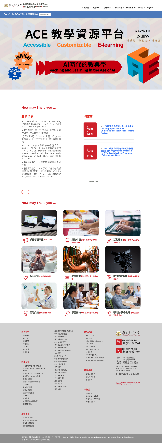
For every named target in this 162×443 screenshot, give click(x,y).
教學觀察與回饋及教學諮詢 (63, 331)
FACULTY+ (90, 335)
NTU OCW (89, 344)
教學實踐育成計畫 (60, 339)
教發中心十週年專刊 (93, 399)
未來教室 (26, 398)
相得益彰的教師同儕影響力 (32, 382)
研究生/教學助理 (121, 312)
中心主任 (26, 344)
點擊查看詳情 (44, 14)
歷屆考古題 (58, 381)
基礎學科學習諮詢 (60, 370)
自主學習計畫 (59, 378)
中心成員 (26, 346)
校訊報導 (89, 393)
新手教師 (34, 276)
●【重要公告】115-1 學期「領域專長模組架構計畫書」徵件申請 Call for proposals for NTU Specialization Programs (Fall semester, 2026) (41, 172)
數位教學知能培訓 (60, 348)
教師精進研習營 (28, 426)
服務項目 (107, 8)
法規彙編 (26, 352)
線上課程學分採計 (60, 386)
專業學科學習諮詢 (60, 372)
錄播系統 (89, 352)
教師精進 (76, 276)
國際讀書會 (58, 384)
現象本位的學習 (28, 393)
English (150, 8)
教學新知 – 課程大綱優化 (31, 376)
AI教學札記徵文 (28, 418)
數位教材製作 (120, 276)
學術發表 (89, 380)
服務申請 (76, 239)
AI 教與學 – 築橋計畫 (30, 420)
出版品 (140, 8)
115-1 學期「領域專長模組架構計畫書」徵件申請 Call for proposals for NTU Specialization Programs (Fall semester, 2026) (117, 152)
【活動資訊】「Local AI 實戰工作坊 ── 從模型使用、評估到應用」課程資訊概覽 (41, 139)
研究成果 (129, 8)
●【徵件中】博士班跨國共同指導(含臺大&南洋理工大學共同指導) (41, 131)
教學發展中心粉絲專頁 (130, 363)
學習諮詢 (76, 312)
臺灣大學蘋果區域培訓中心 (95, 360)
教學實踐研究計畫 (60, 336)
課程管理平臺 (37, 239)
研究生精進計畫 (59, 364)
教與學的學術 (27, 387)
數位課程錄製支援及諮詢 (62, 350)
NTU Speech (90, 346)
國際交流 (34, 312)
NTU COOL (90, 338)
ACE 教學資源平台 (60, 342)
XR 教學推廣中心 (60, 356)
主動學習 (26, 384)
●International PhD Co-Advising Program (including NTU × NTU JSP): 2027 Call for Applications (41, 124)
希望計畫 (57, 367)
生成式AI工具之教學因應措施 (33, 373)
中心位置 (26, 349)
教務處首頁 (135, 374)
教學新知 (96, 8)
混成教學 (26, 395)
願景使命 (26, 335)
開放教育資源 (27, 404)
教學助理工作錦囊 (92, 396)
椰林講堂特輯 (90, 402)
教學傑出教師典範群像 (62, 345)
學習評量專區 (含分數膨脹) (32, 366)
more (25, 192)
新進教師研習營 (28, 423)
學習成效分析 (90, 374)
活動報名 (118, 239)
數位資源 (118, 8)
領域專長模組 (27, 379)
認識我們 (85, 8)
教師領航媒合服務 (60, 334)
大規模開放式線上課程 (30, 401)
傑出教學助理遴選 (60, 361)
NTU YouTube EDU (92, 349)
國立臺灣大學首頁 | (123, 374)
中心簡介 (26, 338)
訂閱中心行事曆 (93, 181)
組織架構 (26, 341)
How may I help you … (38, 107)
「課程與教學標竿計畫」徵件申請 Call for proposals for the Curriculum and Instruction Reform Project (117, 129)
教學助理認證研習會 (61, 359)
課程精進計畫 (90, 377)
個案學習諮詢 (59, 375)
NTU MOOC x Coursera (94, 341)
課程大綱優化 (27, 390)
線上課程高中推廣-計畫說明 (95, 358)
